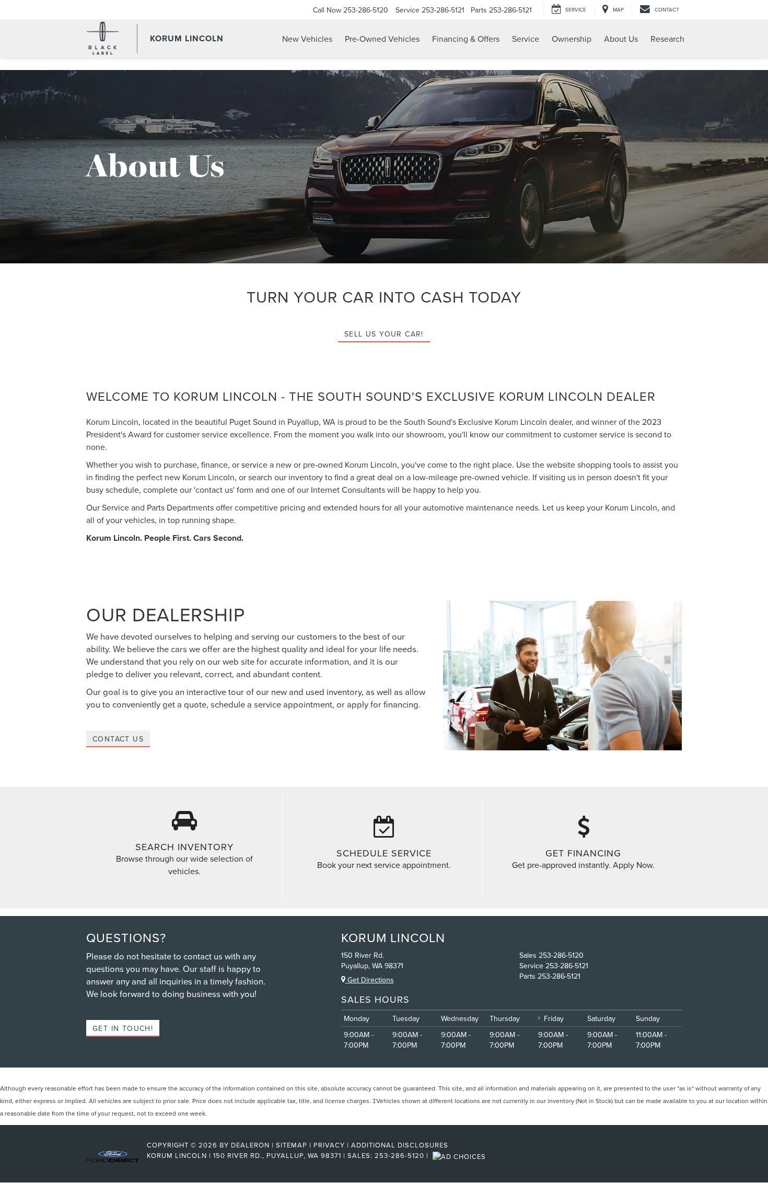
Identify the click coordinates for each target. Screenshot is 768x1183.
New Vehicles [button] (307, 38)
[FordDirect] (112, 1155)
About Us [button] (621, 38)
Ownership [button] (571, 38)
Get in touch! (122, 1028)
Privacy (329, 1145)
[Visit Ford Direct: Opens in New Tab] (460, 1155)
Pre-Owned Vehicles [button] (382, 38)
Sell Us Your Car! (384, 334)
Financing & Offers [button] (465, 38)
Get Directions (369, 980)
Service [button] (525, 38)
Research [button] (667, 38)
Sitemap (291, 1145)
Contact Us (118, 739)
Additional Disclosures (399, 1145)
